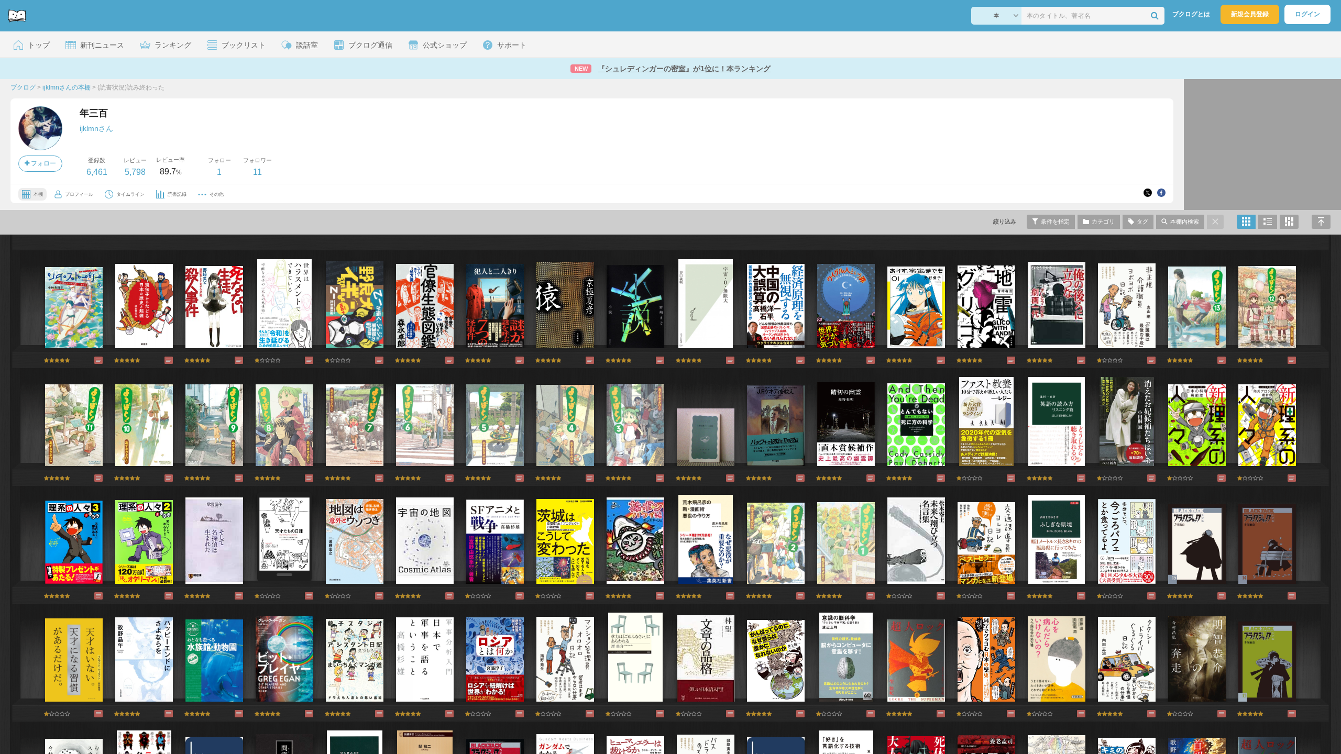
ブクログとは (1191, 14)
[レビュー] (88, 360)
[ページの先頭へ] (1321, 222)
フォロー (42, 163)
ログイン (1307, 14)
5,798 (135, 172)
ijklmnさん (96, 128)
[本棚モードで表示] (1246, 222)
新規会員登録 (1250, 14)
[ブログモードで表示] (1267, 222)
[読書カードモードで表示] (1289, 222)
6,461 (96, 172)
